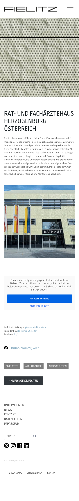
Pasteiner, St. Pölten (27, 330)
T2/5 (16, 334)
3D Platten (12, 366)
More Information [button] (39, 305)
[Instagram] (13, 445)
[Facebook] (19, 445)
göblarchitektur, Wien (35, 327)
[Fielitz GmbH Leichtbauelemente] (30, 9)
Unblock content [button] (39, 298)
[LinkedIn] (26, 445)
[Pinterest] (6, 445)
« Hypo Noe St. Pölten (23, 380)
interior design (58, 366)
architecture (33, 366)
